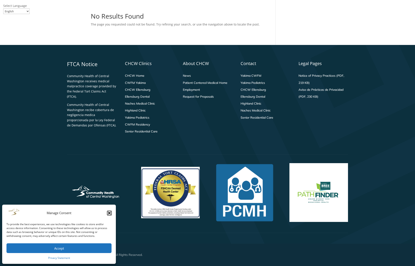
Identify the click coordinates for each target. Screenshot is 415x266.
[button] (109, 213)
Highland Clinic (135, 110)
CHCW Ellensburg (137, 90)
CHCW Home (134, 76)
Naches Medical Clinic (140, 103)
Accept (59, 248)
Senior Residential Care (141, 131)
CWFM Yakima (135, 83)
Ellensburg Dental (137, 97)
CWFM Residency (137, 124)
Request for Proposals (198, 97)
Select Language (15, 6)
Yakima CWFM (251, 76)
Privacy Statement (59, 258)
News (187, 76)
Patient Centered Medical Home (205, 83)
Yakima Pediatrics (137, 117)
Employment (191, 90)
